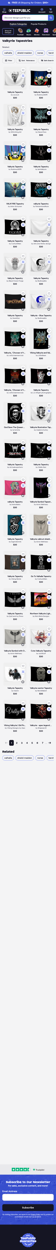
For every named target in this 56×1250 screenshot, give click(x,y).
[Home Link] (19, 10)
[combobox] (25, 18)
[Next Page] (49, 743)
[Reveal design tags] (22, 86)
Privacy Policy (35, 1214)
